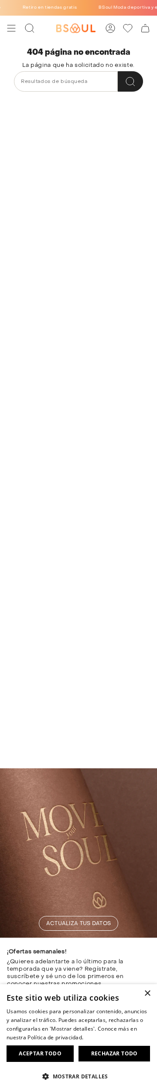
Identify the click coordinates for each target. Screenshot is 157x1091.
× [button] (147, 993)
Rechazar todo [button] (114, 1053)
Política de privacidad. (55, 1037)
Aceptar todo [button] (40, 1053)
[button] (78, 1076)
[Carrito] (145, 28)
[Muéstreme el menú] (11, 28)
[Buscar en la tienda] (130, 81)
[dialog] (78, 1037)
